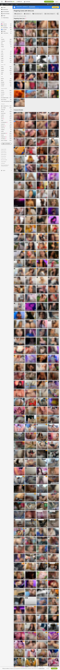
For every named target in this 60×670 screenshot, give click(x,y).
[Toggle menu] (2, 1)
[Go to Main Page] (9, 1)
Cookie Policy (41, 668)
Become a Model (4, 159)
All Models (3, 163)
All (58, 13)
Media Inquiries (3, 154)
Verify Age (55, 7)
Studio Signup (3, 161)
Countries (27, 13)
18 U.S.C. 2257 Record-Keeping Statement (5, 165)
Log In (57, 1)
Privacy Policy (3, 156)
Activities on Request (50, 13)
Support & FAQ (3, 149)
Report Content (3, 152)
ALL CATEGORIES (7, 143)
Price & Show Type (37, 13)
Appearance (18, 13)
